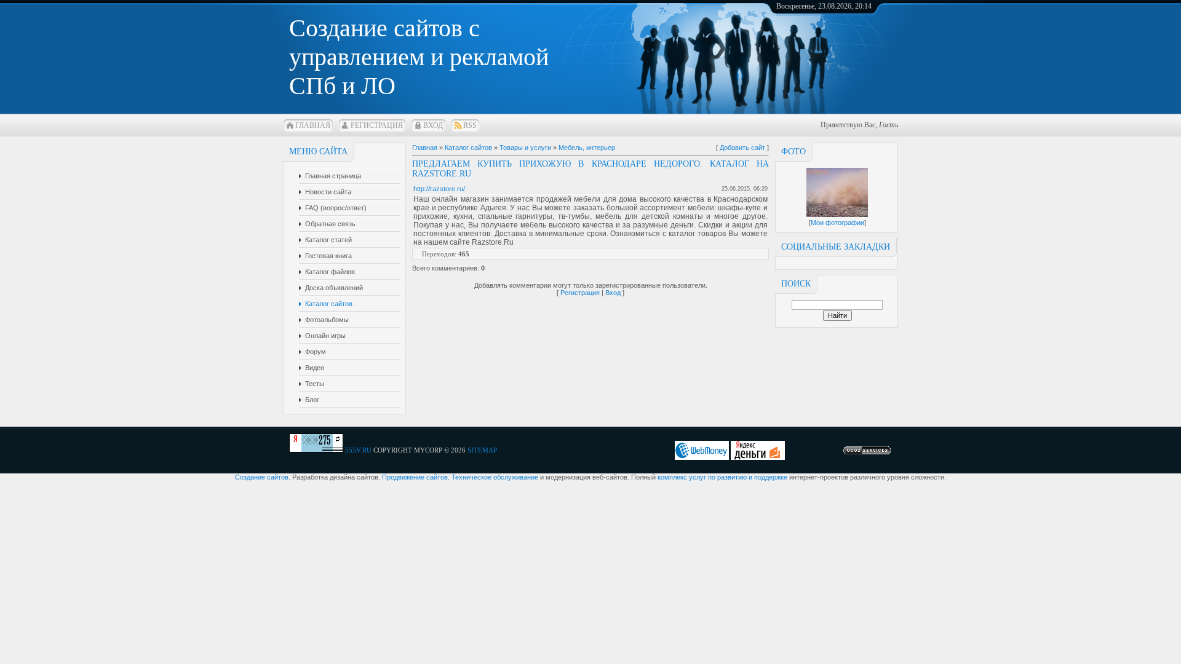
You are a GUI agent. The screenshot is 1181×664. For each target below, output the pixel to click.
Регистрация (377, 125)
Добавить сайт (742, 147)
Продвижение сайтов (415, 477)
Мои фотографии (837, 222)
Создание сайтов (261, 477)
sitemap (482, 450)
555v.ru (358, 450)
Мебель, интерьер (587, 147)
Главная (312, 125)
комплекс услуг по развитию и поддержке (722, 477)
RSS (470, 125)
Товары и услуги (525, 147)
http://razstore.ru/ (439, 188)
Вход (433, 125)
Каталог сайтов (468, 147)
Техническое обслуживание (494, 477)
